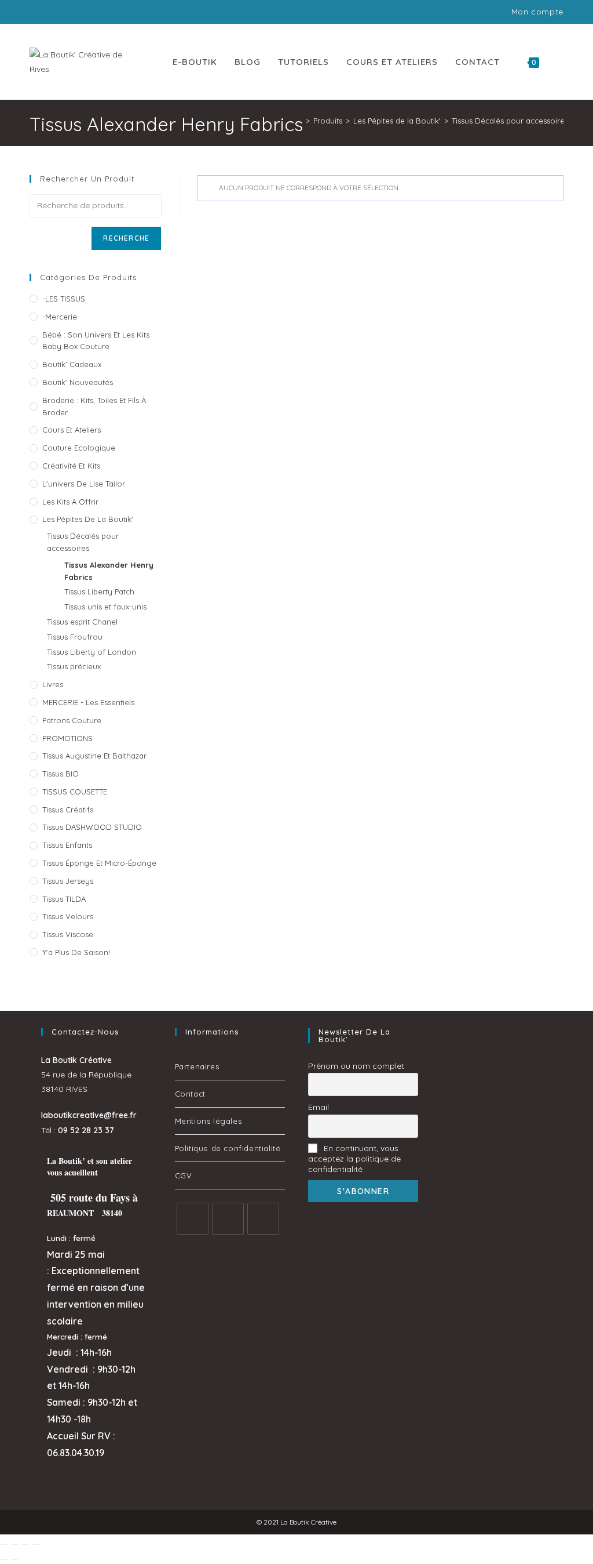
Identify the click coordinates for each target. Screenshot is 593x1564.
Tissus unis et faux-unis (105, 606)
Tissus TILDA (64, 898)
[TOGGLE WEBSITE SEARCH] (560, 62)
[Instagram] (228, 1219)
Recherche (126, 238)
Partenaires (197, 1066)
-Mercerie (59, 316)
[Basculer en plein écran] (14, 1544)
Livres (52, 684)
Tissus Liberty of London (91, 651)
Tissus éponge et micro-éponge (99, 863)
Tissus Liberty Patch (99, 591)
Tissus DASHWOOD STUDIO (92, 827)
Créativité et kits (71, 465)
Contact (190, 1093)
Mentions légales (208, 1121)
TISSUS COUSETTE (74, 791)
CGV (183, 1175)
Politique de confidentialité (228, 1148)
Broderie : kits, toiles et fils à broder (94, 406)
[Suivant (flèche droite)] (14, 1559)
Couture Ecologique (78, 447)
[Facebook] (192, 1219)
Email (318, 1107)
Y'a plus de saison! (76, 952)
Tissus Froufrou (75, 636)
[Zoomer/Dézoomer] (4, 1544)
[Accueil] (299, 120)
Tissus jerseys (67, 881)
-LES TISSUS (63, 298)
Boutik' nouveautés (77, 382)
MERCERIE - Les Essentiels (88, 702)
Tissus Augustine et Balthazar (94, 755)
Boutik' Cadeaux (71, 364)
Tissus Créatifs (67, 809)
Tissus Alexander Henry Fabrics (108, 571)
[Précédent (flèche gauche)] (4, 1559)
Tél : (77, 1130)
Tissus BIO (60, 773)
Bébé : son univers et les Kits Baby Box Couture (95, 340)
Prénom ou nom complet (356, 1066)
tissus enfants (67, 845)
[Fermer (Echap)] (35, 1544)
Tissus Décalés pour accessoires (83, 542)
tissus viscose (67, 934)
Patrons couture (71, 720)
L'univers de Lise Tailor (83, 483)
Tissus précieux (74, 666)
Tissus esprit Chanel (82, 621)
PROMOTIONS (67, 738)
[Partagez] (25, 1544)
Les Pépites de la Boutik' (87, 519)
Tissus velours (67, 916)
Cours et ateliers (71, 429)
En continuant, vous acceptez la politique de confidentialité (354, 1158)
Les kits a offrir (70, 501)
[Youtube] (263, 1219)
